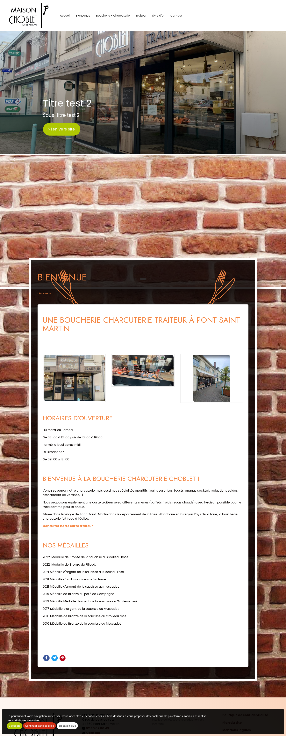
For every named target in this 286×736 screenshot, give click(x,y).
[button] (14, 159)
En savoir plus (67, 725)
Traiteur (141, 16)
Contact (176, 16)
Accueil (65, 16)
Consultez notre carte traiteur (68, 526)
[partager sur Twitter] (55, 658)
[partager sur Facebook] (47, 658)
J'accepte (14, 725)
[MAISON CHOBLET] (28, 15)
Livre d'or (158, 16)
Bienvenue (83, 16)
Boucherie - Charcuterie (113, 16)
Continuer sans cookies (39, 725)
